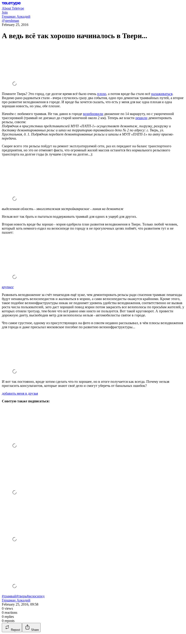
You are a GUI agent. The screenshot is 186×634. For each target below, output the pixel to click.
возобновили (93, 114)
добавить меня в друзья (20, 393)
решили (141, 118)
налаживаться (161, 94)
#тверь (21, 596)
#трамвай (9, 596)
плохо (101, 94)
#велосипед (35, 596)
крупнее (8, 287)
